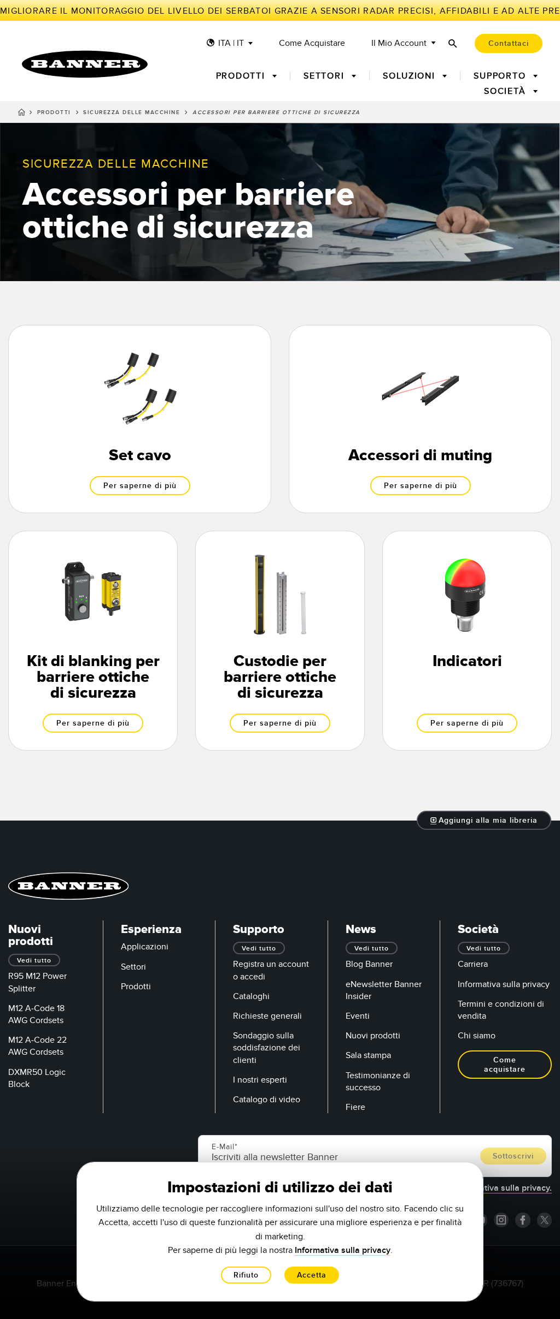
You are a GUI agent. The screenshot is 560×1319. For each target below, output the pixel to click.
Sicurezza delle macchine (131, 112)
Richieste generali (267, 1016)
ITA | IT (231, 43)
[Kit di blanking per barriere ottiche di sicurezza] (93, 640)
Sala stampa (368, 1055)
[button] (484, 820)
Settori (133, 966)
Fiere (355, 1107)
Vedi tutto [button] (34, 960)
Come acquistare (312, 43)
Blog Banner (369, 964)
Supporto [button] (501, 76)
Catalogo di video (266, 1099)
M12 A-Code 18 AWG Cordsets (36, 1014)
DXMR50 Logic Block (37, 1078)
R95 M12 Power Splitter (37, 982)
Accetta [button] (311, 1275)
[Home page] (21, 114)
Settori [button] (325, 76)
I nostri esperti (260, 1079)
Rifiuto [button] (246, 1275)
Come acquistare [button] (505, 1064)
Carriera (473, 964)
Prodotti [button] (242, 76)
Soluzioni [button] (410, 76)
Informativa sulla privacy (504, 984)
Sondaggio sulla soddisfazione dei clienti (266, 1047)
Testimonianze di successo (378, 1081)
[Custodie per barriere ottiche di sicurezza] (280, 640)
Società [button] (506, 91)
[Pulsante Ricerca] (453, 43)
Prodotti (54, 112)
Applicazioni (144, 946)
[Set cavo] (140, 419)
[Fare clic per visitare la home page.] (85, 64)
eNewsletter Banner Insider (384, 990)
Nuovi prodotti (373, 1035)
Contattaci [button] (508, 43)
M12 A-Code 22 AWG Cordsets (37, 1046)
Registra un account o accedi (271, 970)
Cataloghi (251, 996)
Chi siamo (476, 1035)
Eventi (358, 1016)
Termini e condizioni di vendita (501, 1010)
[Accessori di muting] (420, 419)
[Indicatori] (467, 640)
